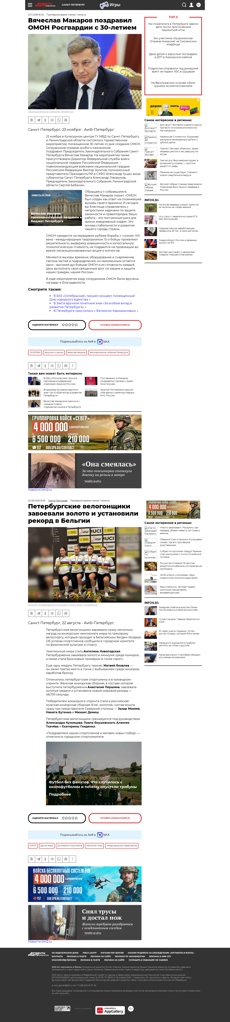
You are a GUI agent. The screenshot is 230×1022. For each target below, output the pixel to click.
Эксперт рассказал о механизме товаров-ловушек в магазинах (177, 253)
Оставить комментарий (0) (115, 325)
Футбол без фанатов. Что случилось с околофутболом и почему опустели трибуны (93, 784)
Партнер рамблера (82, 1008)
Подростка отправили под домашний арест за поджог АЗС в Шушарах (173, 70)
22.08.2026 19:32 (36, 500)
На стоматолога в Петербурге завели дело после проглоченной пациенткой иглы (173, 27)
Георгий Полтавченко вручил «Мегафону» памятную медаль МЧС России (117, 392)
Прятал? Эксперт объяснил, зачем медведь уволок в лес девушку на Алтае (179, 151)
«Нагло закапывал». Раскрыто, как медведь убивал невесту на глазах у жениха (180, 530)
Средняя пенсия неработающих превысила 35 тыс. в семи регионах (178, 229)
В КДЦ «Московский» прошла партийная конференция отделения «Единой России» (60, 381)
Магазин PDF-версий (112, 953)
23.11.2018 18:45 (36, 14)
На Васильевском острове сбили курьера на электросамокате (173, 84)
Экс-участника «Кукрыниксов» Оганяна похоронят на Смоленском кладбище (173, 41)
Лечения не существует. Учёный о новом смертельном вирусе (178, 173)
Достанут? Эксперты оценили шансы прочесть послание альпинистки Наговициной (181, 127)
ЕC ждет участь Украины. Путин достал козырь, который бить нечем (179, 632)
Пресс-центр (89, 953)
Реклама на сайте (101, 956)
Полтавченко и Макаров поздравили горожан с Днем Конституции (116, 381)
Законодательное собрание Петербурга (50, 111)
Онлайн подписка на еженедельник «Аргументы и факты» (161, 953)
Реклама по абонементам (130, 956)
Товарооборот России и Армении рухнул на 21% (178, 241)
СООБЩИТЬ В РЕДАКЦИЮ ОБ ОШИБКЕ (148, 960)
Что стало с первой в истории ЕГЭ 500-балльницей (178, 217)
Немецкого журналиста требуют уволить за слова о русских (177, 644)
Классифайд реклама (64, 960)
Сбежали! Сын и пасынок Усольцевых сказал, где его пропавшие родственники (181, 542)
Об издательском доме (65, 953)
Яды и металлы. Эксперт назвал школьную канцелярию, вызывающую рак (177, 589)
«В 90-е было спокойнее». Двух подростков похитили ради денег (179, 576)
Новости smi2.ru (40, 490)
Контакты (57, 956)
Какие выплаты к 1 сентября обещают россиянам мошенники (180, 656)
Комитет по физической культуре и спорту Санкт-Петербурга (62, 604)
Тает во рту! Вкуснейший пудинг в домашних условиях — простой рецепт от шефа (179, 163)
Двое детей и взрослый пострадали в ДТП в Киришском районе (173, 56)
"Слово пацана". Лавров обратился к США (179, 620)
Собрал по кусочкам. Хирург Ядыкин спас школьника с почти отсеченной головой (181, 554)
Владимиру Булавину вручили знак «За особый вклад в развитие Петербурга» (62, 392)
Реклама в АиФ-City (160, 956)
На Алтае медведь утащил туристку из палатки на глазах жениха (179, 205)
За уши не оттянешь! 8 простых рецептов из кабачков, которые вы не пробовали (181, 566)
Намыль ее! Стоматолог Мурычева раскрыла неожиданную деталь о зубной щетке (179, 139)
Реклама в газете (76, 956)
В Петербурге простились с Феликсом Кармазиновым (95, 311)
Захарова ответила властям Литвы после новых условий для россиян (178, 608)
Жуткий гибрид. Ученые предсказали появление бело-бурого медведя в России (181, 187)
